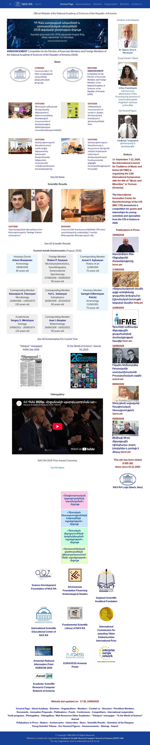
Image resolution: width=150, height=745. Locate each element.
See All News (57, 177)
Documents (22, 712)
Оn (127, 173)
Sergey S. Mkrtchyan (22, 320)
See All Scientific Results (57, 243)
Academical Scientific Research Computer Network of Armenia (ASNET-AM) (91, 738)
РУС (40, 4)
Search (114, 726)
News (83, 723)
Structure (107, 708)
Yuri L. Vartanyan (57, 294)
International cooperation (120, 712)
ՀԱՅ (36, 4)
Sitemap (105, 726)
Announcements (90, 726)
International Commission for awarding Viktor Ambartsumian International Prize (106, 633)
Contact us (137, 4)
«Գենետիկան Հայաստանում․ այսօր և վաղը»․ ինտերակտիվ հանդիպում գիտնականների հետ (96, 115)
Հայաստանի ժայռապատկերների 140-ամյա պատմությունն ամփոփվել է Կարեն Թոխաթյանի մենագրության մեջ (83, 232)
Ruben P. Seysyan (57, 260)
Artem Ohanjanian (22, 260)
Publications (60, 712)
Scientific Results (96, 723)
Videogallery (47, 715)
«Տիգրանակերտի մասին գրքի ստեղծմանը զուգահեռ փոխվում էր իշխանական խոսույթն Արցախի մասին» (127, 295)
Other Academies (81, 715)
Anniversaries (57, 723)
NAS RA (27, 4)
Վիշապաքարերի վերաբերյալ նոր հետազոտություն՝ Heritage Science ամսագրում (25, 232)
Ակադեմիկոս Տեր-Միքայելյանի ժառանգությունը (123, 257)
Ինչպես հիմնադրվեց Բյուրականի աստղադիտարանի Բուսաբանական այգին (126, 370)
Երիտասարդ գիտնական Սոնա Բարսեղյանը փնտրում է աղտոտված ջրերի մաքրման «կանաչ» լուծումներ (128, 96)
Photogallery (32, 715)
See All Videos (57, 468)
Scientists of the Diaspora (128, 20)
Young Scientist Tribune (128, 58)
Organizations (111, 4)
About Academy (83, 4)
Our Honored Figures (128, 111)
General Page (66, 4)
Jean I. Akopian (57, 320)
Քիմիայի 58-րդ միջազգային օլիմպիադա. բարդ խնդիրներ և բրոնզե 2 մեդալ (125, 445)
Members (124, 4)
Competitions (99, 712)
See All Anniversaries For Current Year (57, 339)
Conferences (83, 712)
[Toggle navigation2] (10, 4)
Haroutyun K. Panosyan (22, 294)
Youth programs (16, 715)
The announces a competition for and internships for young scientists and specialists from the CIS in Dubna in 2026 (127, 208)
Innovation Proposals (41, 712)
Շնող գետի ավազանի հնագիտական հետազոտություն (125, 406)
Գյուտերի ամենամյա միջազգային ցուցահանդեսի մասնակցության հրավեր (125, 334)
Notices (44, 723)
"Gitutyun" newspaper (103, 715)
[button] (14, 38)
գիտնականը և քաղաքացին (127, 143)
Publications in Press (27, 723)
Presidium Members (124, 708)
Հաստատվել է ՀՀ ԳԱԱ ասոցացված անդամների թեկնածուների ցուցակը (44, 77)
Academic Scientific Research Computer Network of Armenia (44, 687)
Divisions (97, 4)
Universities (72, 723)
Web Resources (64, 715)
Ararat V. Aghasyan (92, 260)
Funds (72, 712)
